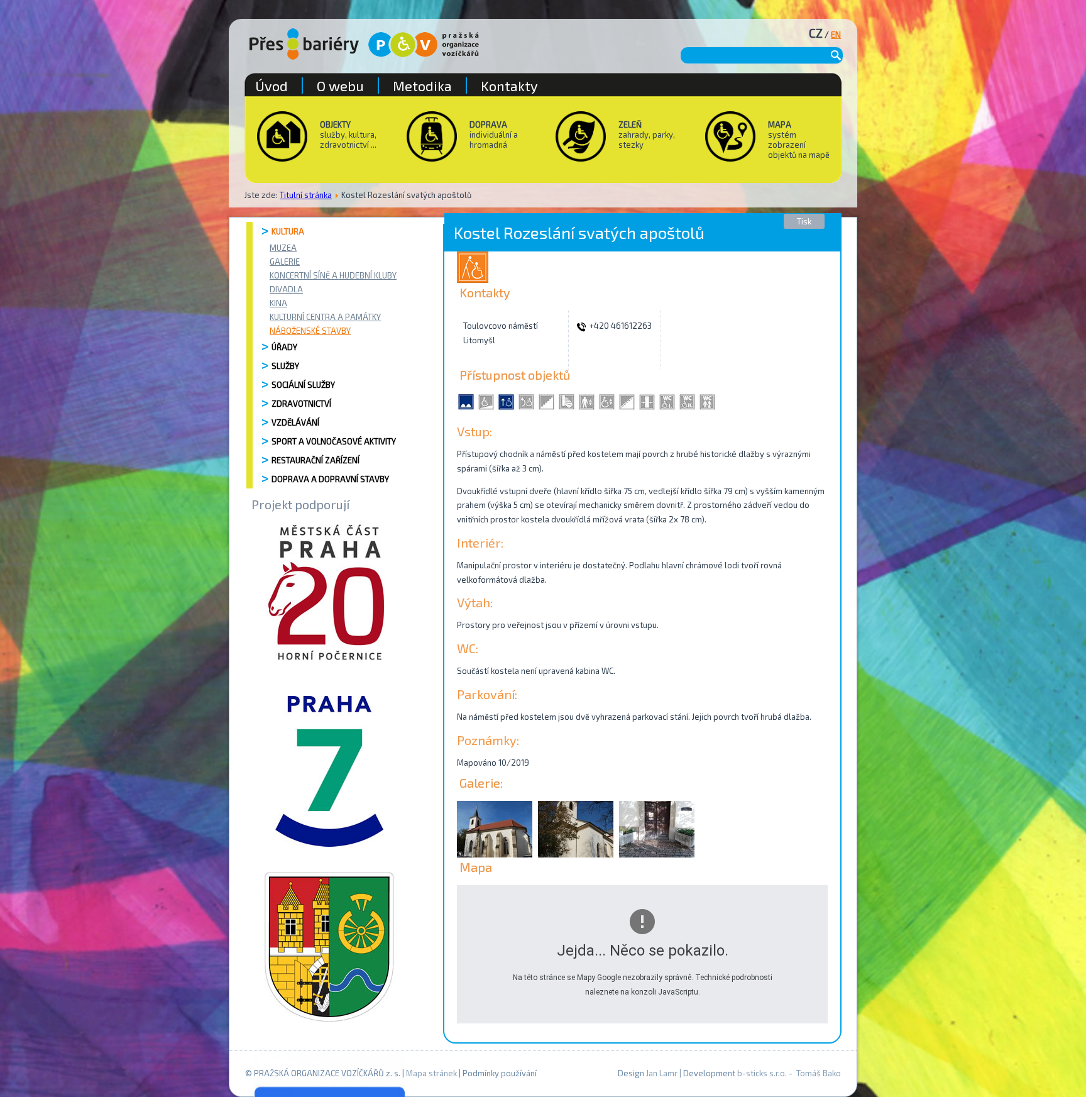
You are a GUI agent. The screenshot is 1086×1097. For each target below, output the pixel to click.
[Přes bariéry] (304, 44)
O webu (340, 85)
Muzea (283, 248)
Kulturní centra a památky (325, 317)
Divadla (286, 289)
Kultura (288, 231)
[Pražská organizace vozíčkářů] (423, 44)
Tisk (804, 221)
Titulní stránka (306, 195)
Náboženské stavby (310, 331)
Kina (278, 303)
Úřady (284, 347)
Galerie (285, 261)
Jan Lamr (661, 1073)
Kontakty (509, 85)
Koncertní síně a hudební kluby (333, 275)
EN (836, 35)
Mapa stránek (431, 1073)
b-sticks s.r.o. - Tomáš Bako (789, 1073)
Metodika (422, 85)
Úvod (271, 85)
